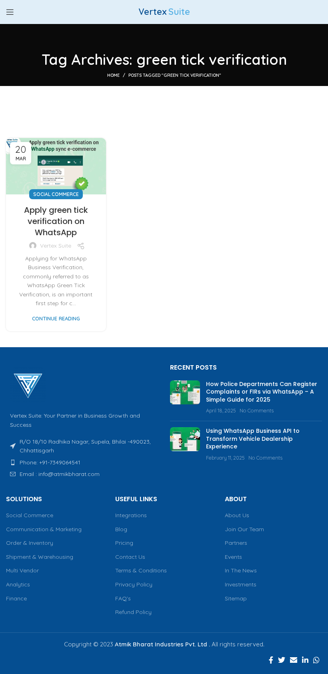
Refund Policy (133, 612)
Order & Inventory (29, 542)
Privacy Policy (133, 584)
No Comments (257, 410)
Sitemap (236, 598)
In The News (241, 570)
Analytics (18, 584)
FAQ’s (123, 598)
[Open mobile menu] (10, 12)
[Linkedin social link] (305, 660)
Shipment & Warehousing (39, 556)
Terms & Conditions (141, 570)
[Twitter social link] (282, 660)
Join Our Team (244, 529)
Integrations (131, 515)
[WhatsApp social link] (316, 660)
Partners (236, 542)
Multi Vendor (22, 570)
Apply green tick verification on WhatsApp (56, 221)
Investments (240, 584)
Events (233, 556)
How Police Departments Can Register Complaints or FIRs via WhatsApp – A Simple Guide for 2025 (261, 392)
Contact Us (130, 556)
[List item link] (82, 462)
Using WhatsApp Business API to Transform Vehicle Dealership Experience (253, 438)
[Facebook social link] (271, 660)
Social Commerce (56, 194)
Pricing (124, 542)
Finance (16, 598)
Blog (121, 529)
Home (113, 75)
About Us (237, 515)
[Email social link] (294, 660)
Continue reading (56, 318)
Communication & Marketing (44, 529)
